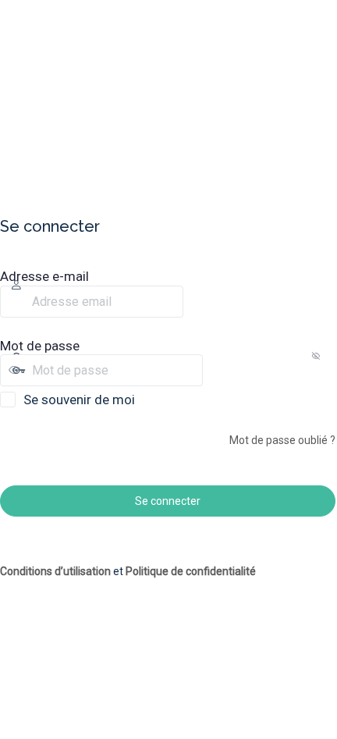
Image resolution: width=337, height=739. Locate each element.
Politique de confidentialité (191, 571)
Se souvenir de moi (79, 399)
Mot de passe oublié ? (282, 440)
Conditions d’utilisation (55, 571)
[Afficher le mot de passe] (216, 369)
